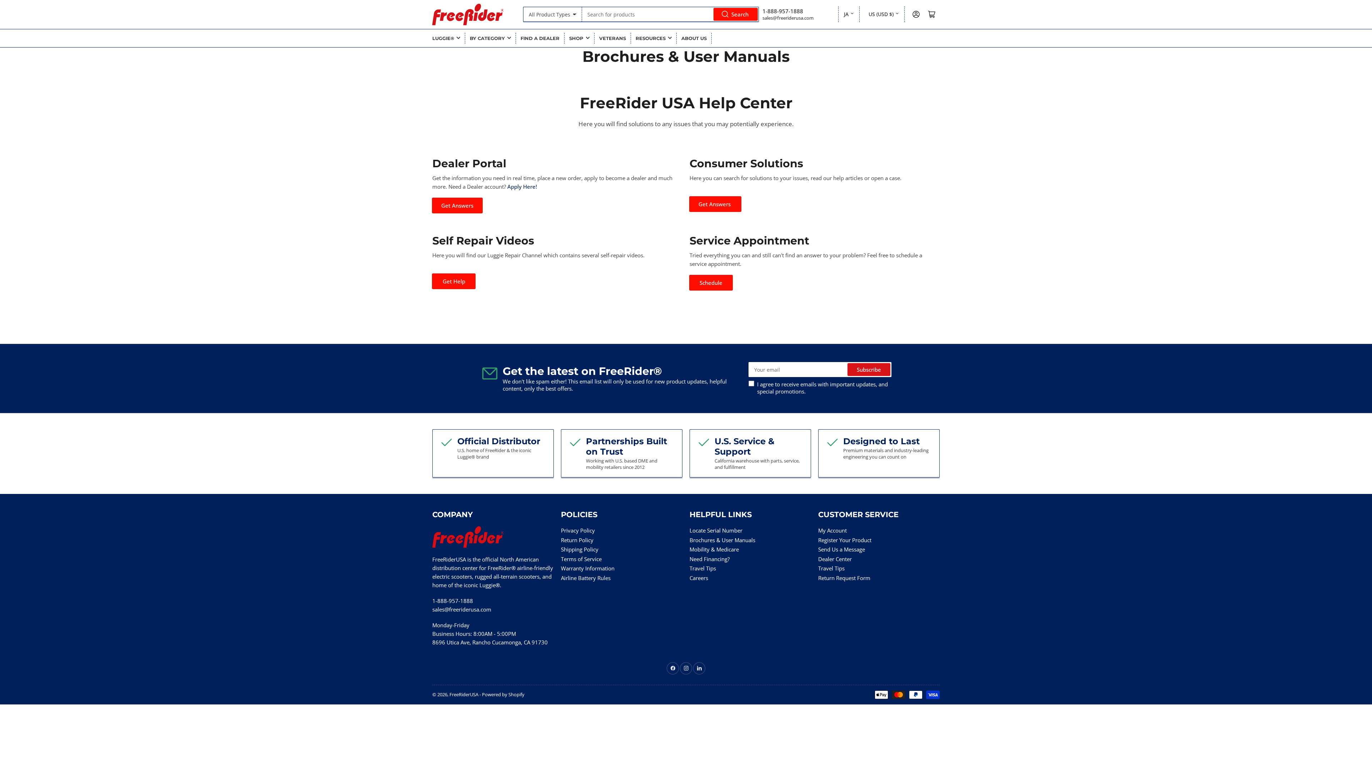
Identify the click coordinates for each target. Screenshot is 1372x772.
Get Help (454, 281)
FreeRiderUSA (463, 694)
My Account (832, 530)
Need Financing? (710, 559)
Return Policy (577, 540)
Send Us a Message (841, 549)
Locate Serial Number (716, 530)
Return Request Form (844, 578)
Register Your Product (844, 540)
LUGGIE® (443, 38)
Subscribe (869, 369)
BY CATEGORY (487, 38)
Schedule (711, 282)
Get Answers (457, 205)
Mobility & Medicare (714, 549)
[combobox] (670, 14)
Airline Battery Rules (586, 578)
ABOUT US (694, 38)
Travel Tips (703, 568)
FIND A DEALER (540, 38)
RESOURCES (651, 38)
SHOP (576, 38)
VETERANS (612, 38)
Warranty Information (588, 568)
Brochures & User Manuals (722, 540)
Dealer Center (835, 559)
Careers (699, 578)
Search (740, 14)
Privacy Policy (578, 530)
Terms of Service (581, 559)
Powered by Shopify (503, 694)
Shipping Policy (579, 549)
